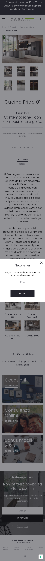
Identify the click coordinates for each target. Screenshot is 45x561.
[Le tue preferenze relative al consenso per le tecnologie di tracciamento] (41, 556)
